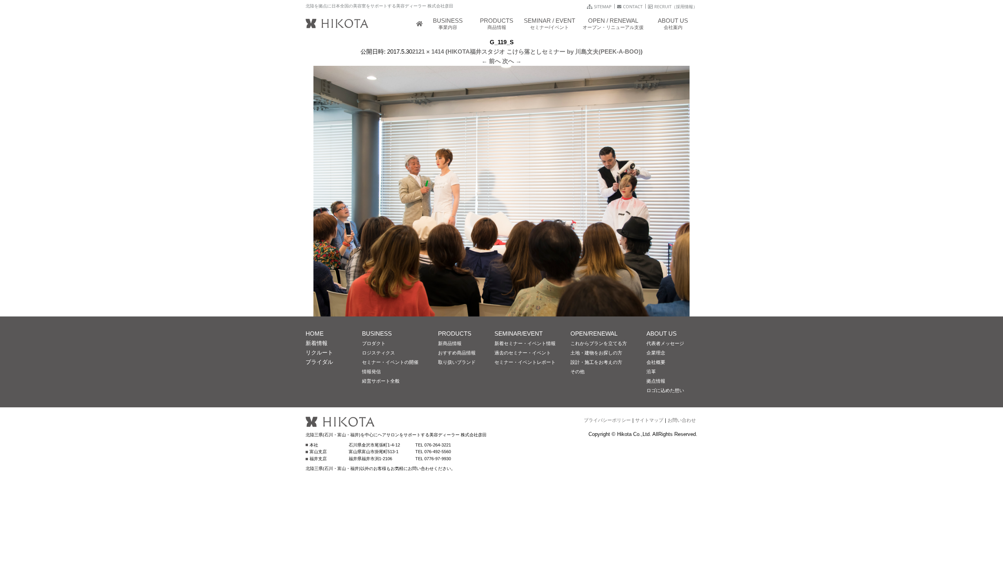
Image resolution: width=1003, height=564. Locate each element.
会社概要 (655, 362)
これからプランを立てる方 (598, 343)
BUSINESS (377, 333)
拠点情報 (655, 381)
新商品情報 (450, 343)
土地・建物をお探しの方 (596, 353)
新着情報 (317, 343)
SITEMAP (603, 6)
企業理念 (655, 353)
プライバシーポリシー (607, 420)
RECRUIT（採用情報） (675, 6)
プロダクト (374, 343)
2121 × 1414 (428, 51)
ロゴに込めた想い (665, 390)
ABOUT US (661, 333)
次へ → (511, 61)
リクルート (319, 352)
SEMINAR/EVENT (518, 333)
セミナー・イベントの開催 (390, 362)
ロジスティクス (378, 353)
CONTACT (633, 6)
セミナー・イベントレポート (525, 362)
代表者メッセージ (665, 343)
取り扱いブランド (457, 362)
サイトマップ (649, 420)
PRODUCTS (454, 333)
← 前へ (491, 61)
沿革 (651, 371)
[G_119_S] (501, 311)
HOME (315, 333)
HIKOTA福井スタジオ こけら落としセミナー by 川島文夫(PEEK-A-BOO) (544, 51)
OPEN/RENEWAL (593, 333)
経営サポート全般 (381, 381)
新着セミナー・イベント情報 (525, 343)
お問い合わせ (682, 420)
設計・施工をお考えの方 (596, 362)
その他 (577, 371)
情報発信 (371, 371)
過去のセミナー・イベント (522, 353)
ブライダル (319, 362)
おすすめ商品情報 (457, 353)
